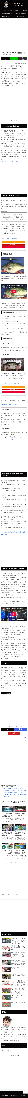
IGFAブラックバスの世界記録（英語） (12, 161)
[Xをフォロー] (7, 729)
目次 (12, 120)
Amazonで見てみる (13, 242)
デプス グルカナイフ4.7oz (9, 238)
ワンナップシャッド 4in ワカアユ (12, 383)
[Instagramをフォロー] (20, 729)
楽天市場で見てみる (13, 244)
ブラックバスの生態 (7, 693)
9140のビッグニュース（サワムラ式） (12, 404)
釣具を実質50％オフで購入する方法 (13, 788)
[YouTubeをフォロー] (14, 733)
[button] (22, 58)
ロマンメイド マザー (8, 439)
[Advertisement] (14, 35)
